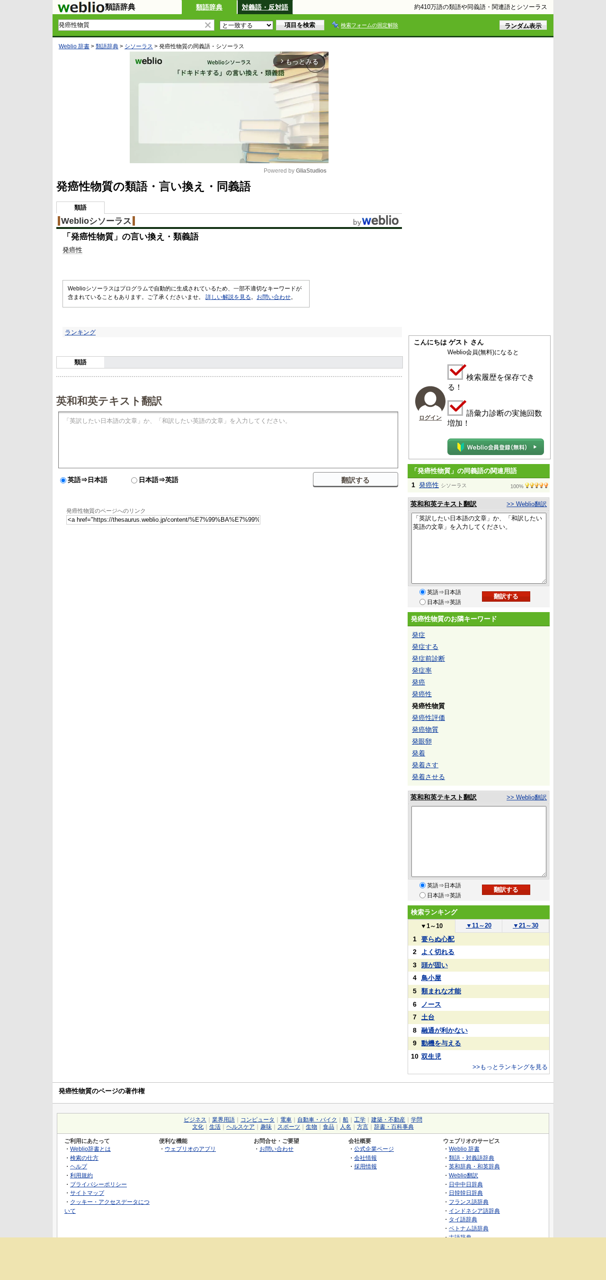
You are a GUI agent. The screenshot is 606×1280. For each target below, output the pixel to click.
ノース (431, 1004)
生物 (311, 1127)
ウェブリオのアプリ (190, 1149)
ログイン (430, 417)
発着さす (425, 765)
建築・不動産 (388, 1119)
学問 (416, 1119)
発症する (425, 646)
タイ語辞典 (463, 1219)
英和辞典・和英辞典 (474, 1166)
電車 (286, 1119)
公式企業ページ (374, 1149)
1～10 (431, 925)
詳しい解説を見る (228, 297)
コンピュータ (258, 1119)
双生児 (431, 1056)
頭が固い (434, 965)
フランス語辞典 (469, 1202)
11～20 (478, 925)
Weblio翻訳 (463, 1175)
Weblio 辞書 (74, 46)
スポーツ (288, 1127)
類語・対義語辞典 (471, 1158)
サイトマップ (87, 1193)
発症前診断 (428, 658)
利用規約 (81, 1175)
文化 (198, 1127)
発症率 (422, 670)
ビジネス (195, 1119)
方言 (362, 1127)
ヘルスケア (240, 1127)
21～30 (525, 925)
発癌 (418, 682)
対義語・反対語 (265, 7)
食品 (328, 1127)
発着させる (428, 776)
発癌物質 (425, 729)
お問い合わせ (274, 297)
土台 (428, 1017)
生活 (215, 1127)
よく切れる (437, 952)
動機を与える (441, 1043)
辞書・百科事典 (394, 1127)
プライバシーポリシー (98, 1184)
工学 (359, 1119)
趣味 (266, 1127)
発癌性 (72, 250)
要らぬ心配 (437, 939)
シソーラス (139, 46)
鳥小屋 (431, 978)
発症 (418, 635)
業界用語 (223, 1119)
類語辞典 (209, 7)
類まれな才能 (441, 991)
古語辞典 (460, 1237)
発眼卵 (422, 741)
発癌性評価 (428, 717)
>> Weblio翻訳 (527, 504)
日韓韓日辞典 (466, 1193)
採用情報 (365, 1166)
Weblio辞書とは (90, 1149)
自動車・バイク (317, 1119)
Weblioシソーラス (96, 221)
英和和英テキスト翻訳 (109, 400)
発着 (418, 753)
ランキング (80, 332)
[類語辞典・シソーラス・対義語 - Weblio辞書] (81, 10)
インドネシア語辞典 (474, 1211)
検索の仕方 (84, 1158)
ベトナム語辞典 (469, 1228)
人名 (345, 1127)
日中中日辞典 (466, 1184)
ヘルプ (78, 1166)
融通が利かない (444, 1030)
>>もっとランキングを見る (510, 1066)
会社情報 (365, 1158)
